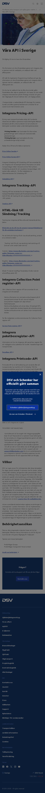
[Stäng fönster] (40, 374)
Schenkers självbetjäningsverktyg (22, 407)
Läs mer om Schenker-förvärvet (21, 414)
